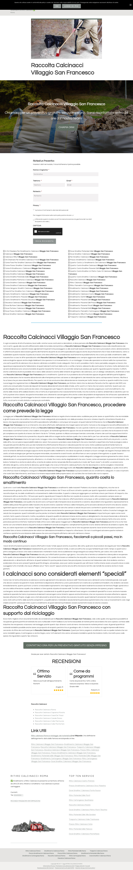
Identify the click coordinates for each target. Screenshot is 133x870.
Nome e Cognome (41, 170)
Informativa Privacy (49, 866)
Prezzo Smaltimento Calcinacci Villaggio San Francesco (73, 753)
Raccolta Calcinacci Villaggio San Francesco (58, 747)
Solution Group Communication (85, 868)
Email (69, 181)
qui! (73, 215)
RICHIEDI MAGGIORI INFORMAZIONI (25, 801)
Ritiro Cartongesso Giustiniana (81, 800)
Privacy (36, 205)
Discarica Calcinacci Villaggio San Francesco (61, 750)
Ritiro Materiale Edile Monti (79, 795)
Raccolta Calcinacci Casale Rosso (48, 718)
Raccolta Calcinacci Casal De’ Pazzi (49, 715)
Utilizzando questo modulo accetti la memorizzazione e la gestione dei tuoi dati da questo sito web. (63, 220)
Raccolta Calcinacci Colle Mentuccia (49, 721)
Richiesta (37, 191)
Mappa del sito (80, 866)
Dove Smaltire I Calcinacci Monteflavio (84, 834)
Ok (57, 6)
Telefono (37, 181)
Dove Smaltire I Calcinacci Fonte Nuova (84, 790)
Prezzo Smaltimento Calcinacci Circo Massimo (87, 786)
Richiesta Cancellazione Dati (65, 866)
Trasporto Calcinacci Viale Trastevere (84, 819)
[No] (131, 5)
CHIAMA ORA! (66, 127)
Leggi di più (71, 6)
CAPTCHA (37, 226)
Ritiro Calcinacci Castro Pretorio (81, 781)
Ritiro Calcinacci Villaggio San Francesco (47, 744)
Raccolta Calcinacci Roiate (79, 805)
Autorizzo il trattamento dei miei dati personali (51, 210)
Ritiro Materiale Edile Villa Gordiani (82, 815)
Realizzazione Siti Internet (45, 868)
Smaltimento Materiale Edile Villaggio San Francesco (52, 756)
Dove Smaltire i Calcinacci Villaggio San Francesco (71, 761)
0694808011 (18, 795)
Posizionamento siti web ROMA (64, 868)
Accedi (87, 866)
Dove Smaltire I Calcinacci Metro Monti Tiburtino (88, 810)
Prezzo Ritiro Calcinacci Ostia (80, 824)
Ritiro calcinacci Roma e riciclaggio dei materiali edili (51, 736)
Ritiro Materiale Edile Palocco (80, 829)
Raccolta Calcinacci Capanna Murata (50, 712)
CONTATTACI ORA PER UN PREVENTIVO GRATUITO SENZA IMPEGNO (66, 645)
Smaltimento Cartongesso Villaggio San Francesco (61, 758)
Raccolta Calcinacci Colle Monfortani (49, 724)
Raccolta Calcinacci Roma (45, 710)
